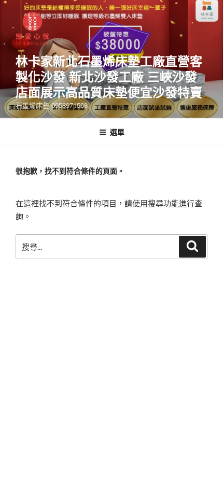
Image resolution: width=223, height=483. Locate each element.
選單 (117, 131)
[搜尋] (192, 247)
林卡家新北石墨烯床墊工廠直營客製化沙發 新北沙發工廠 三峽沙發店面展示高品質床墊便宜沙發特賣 (109, 76)
